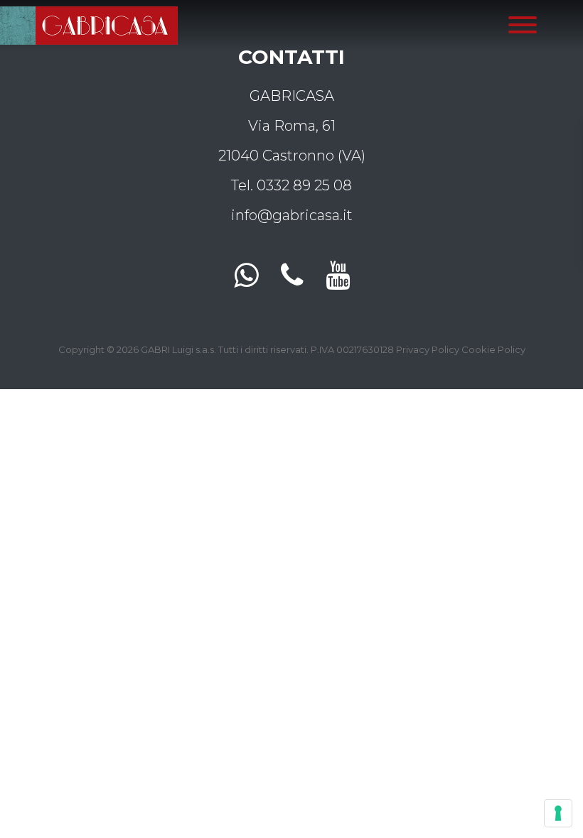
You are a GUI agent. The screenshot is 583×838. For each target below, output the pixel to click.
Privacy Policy (427, 349)
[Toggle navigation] (522, 25)
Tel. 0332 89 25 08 (291, 185)
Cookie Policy (493, 349)
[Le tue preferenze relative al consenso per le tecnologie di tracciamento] (558, 813)
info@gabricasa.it (292, 215)
